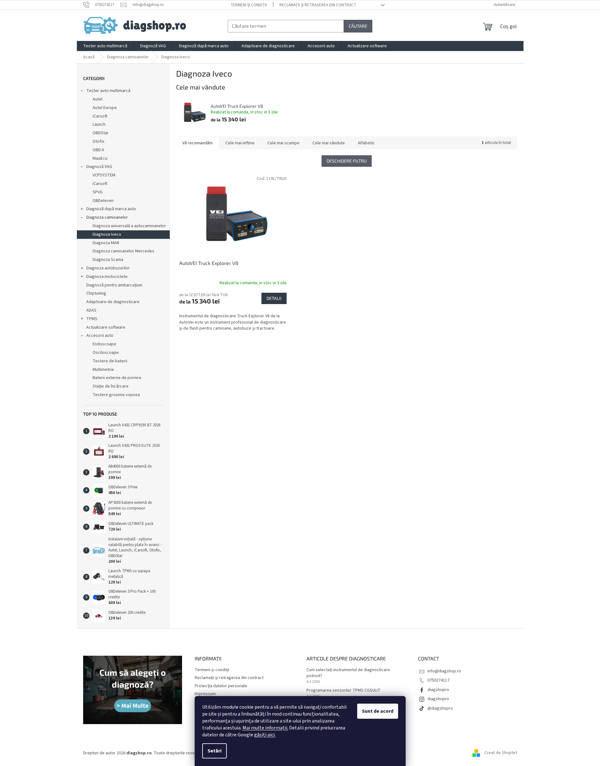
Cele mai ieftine (240, 143)
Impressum (205, 694)
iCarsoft (100, 116)
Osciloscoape (106, 352)
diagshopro (438, 690)
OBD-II (98, 150)
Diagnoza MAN (106, 243)
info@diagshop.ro (444, 671)
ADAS (91, 310)
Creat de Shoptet (500, 753)
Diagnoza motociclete (107, 277)
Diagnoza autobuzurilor (108, 268)
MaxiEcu (100, 158)
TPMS (91, 319)
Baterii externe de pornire (117, 378)
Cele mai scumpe (283, 143)
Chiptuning (96, 293)
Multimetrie (103, 369)
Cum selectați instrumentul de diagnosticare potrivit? (348, 673)
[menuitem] (105, 46)
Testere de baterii (110, 361)
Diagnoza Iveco (107, 234)
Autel (97, 99)
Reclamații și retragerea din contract (317, 5)
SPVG (98, 192)
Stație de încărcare (111, 386)
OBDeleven (103, 201)
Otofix (98, 141)
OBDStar (101, 133)
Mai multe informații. (265, 727)
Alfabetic (366, 143)
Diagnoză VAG (99, 167)
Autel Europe (105, 108)
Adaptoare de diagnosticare (113, 302)
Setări (214, 750)
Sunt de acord (377, 711)
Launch (99, 124)
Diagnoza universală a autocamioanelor (129, 226)
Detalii (274, 298)
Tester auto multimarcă (108, 91)
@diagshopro (440, 708)
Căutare (358, 26)
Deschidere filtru (347, 161)
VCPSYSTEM (104, 175)
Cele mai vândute (328, 143)
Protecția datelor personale (221, 686)
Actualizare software (105, 327)
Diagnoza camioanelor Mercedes (123, 251)
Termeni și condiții (249, 5)
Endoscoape (104, 344)
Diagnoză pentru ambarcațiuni (114, 285)
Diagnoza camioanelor (107, 217)
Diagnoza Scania (108, 259)
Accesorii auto (99, 335)
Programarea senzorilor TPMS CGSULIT (343, 691)
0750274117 (438, 680)
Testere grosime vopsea (116, 395)
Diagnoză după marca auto (111, 209)
